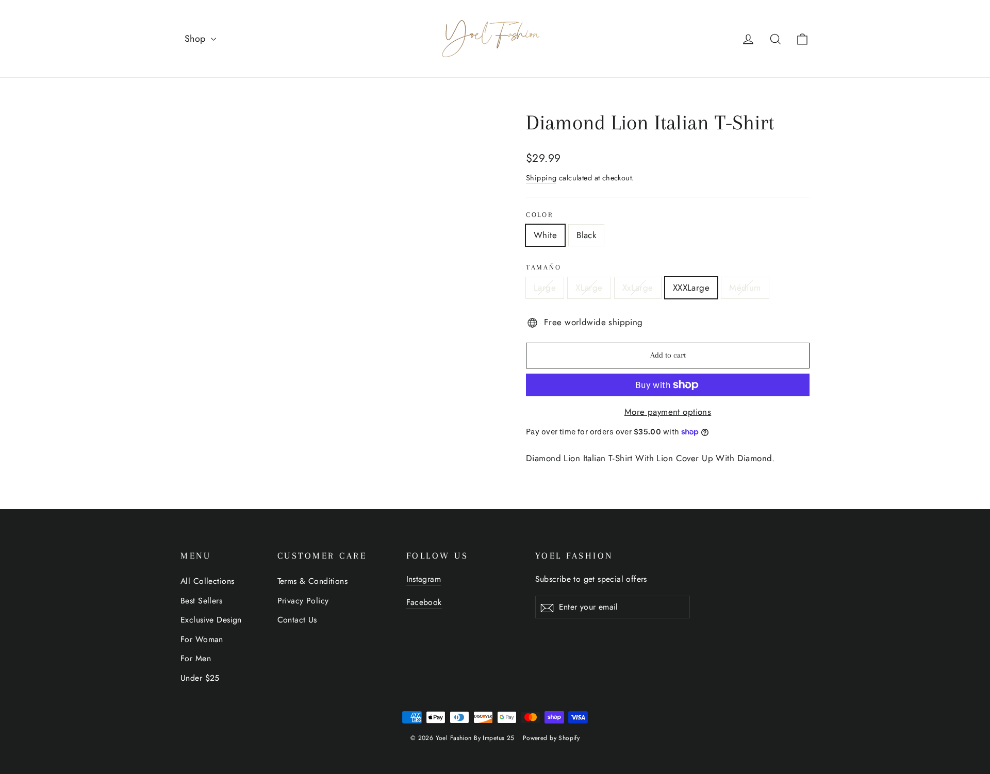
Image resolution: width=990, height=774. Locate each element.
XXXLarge (691, 287)
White (545, 235)
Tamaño (543, 267)
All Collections (207, 581)
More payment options (668, 412)
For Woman (201, 639)
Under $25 (200, 678)
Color (539, 214)
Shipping (541, 178)
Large (545, 287)
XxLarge (637, 287)
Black (586, 235)
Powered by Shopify (551, 738)
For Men (195, 658)
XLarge (589, 287)
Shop (196, 38)
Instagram (423, 579)
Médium (745, 287)
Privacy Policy (303, 601)
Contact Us (297, 620)
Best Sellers (201, 601)
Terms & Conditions (312, 581)
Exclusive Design (211, 620)
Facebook (424, 602)
